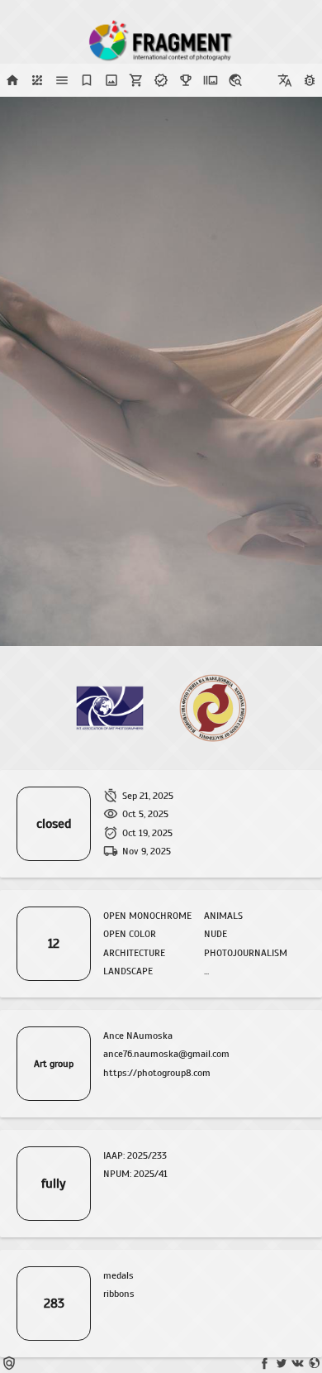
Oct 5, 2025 (145, 814)
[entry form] (111, 80)
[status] (161, 80)
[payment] (136, 80)
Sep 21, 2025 (147, 795)
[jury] (86, 80)
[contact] (235, 80)
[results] (185, 80)
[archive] (210, 80)
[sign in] (37, 80)
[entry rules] (62, 80)
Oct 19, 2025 (147, 833)
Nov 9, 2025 (146, 851)
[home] (12, 80)
